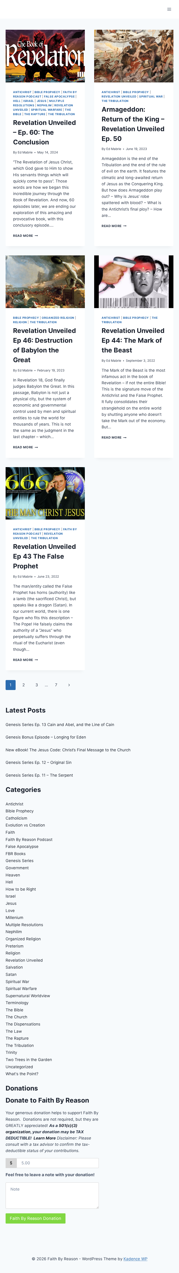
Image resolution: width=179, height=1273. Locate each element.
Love (10, 910)
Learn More (45, 1138)
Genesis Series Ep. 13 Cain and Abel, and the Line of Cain (60, 724)
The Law (14, 1031)
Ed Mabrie (25, 152)
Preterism (15, 946)
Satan (11, 974)
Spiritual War (151, 96)
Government (17, 868)
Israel (28, 101)
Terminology (17, 1002)
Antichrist (22, 92)
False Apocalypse (59, 96)
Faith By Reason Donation (35, 1218)
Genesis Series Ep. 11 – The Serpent (39, 775)
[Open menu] (169, 9)
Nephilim (44, 105)
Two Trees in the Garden (29, 1059)
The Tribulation (61, 114)
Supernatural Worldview (28, 995)
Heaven (13, 875)
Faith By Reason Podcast (29, 839)
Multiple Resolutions (24, 924)
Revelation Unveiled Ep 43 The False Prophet (44, 556)
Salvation (14, 967)
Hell (17, 101)
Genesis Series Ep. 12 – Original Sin (39, 762)
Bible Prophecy (47, 92)
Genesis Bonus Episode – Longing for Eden (46, 737)
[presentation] (45, 56)
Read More (25, 236)
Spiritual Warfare (46, 109)
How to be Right (21, 889)
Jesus (42, 101)
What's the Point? (22, 1073)
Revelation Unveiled (119, 96)
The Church (16, 1017)
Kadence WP (136, 1259)
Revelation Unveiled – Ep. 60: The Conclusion (44, 132)
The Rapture (34, 114)
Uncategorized (19, 1067)
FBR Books (16, 853)
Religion (20, 322)
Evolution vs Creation (25, 825)
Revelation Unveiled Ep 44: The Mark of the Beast (133, 340)
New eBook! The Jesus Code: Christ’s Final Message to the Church (68, 750)
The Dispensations (23, 1024)
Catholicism (16, 818)
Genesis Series (20, 860)
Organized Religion (58, 317)
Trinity (11, 1052)
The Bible (14, 1010)
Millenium (14, 917)
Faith (10, 832)
